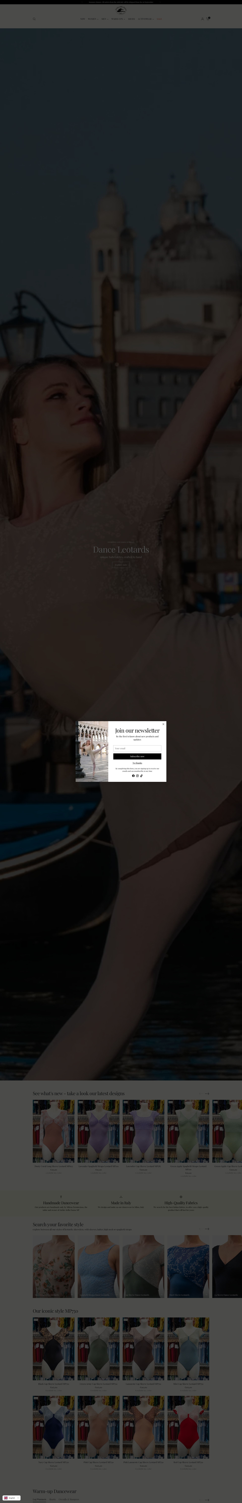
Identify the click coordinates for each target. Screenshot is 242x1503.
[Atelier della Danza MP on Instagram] (137, 776)
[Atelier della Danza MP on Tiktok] (141, 776)
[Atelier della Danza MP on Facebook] (133, 776)
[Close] (163, 724)
